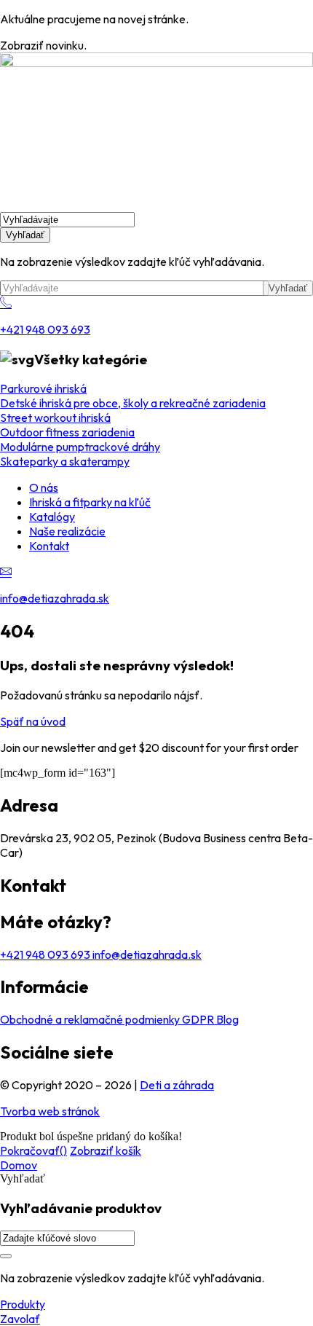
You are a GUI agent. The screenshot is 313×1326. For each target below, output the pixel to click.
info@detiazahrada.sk (54, 598)
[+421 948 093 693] (6, 303)
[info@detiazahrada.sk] (6, 572)
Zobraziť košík (105, 1150)
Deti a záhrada (177, 1085)
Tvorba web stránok (50, 1111)
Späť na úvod (33, 721)
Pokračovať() (33, 1150)
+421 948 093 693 (45, 329)
